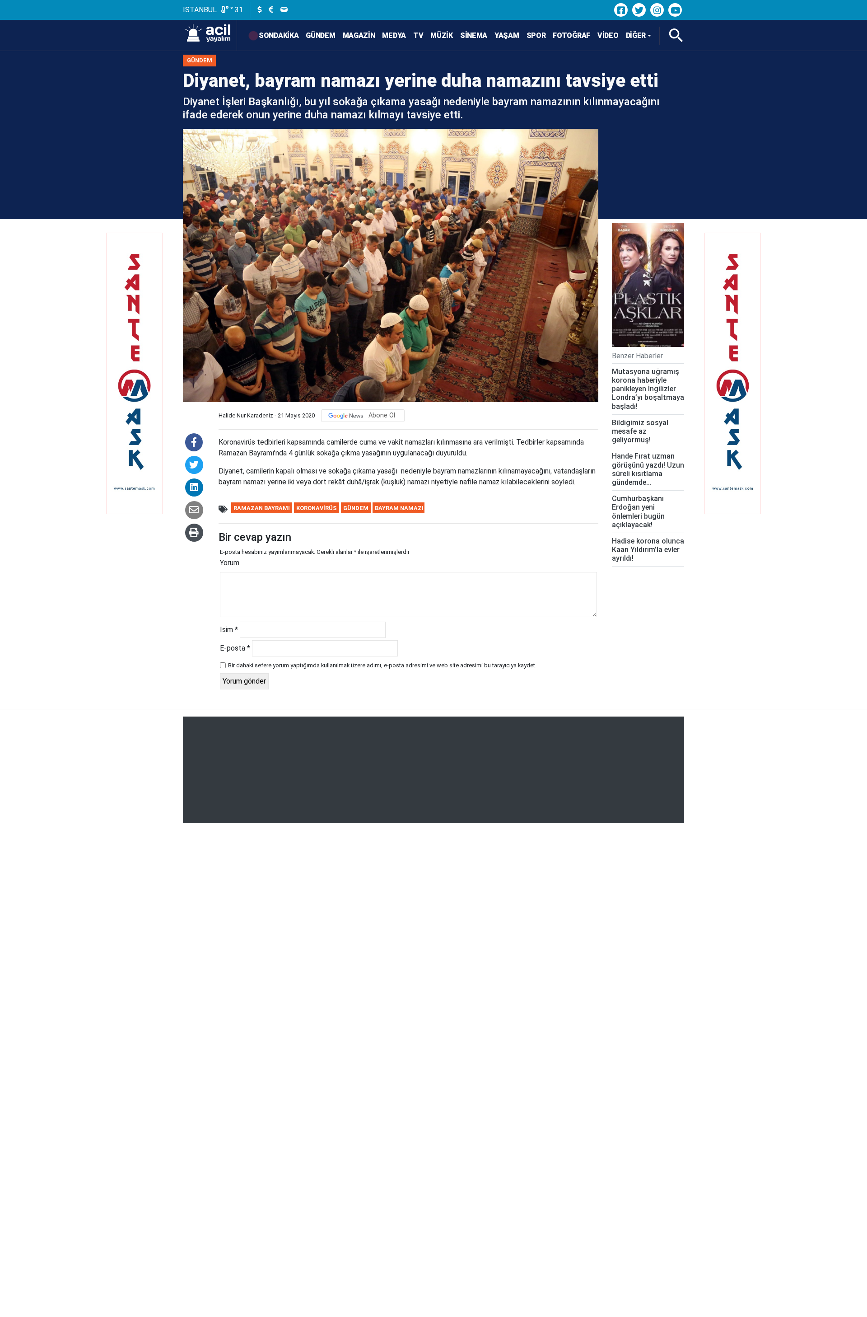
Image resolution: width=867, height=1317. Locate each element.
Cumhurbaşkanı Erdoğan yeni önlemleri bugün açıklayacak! (638, 511)
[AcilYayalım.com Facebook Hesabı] (621, 10)
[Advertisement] (433, 770)
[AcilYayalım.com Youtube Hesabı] (675, 10)
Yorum (229, 562)
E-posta (235, 648)
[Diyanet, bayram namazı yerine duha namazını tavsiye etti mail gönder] (194, 510)
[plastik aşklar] (648, 285)
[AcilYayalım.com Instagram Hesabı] (657, 10)
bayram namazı (399, 508)
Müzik (441, 35)
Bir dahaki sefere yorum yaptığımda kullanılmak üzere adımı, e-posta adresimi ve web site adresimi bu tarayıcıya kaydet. (382, 665)
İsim (229, 629)
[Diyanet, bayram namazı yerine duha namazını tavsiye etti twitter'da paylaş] (194, 465)
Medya (394, 35)
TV (418, 35)
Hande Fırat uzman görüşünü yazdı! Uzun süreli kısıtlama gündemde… (648, 469)
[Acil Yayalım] (210, 35)
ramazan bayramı (261, 508)
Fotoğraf (571, 35)
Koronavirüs (316, 508)
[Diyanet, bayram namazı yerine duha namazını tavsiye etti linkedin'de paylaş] (194, 487)
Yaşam (506, 35)
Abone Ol (381, 415)
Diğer (636, 35)
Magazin (359, 35)
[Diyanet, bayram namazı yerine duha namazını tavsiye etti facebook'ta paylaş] (194, 442)
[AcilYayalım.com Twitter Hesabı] (639, 10)
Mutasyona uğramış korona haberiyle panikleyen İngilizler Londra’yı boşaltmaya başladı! (648, 388)
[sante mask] (133, 391)
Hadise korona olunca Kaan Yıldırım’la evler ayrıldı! (648, 549)
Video (608, 35)
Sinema (473, 35)
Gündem (320, 35)
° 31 (235, 9)
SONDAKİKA (278, 35)
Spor (536, 35)
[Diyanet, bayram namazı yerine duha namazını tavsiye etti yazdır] (194, 533)
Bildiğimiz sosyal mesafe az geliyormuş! (640, 431)
